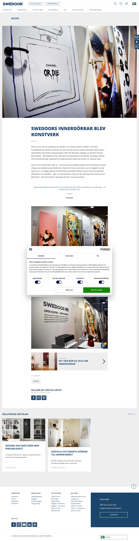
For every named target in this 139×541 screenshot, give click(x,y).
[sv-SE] (134, 4)
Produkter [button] (7, 10)
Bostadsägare (35, 4)
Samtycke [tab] (41, 256)
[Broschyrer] (136, 37)
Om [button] (65, 10)
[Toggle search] (115, 4)
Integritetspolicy (76, 503)
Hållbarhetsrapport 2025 (78, 496)
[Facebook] (33, 398)
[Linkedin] (29, 524)
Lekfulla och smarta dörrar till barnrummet (69, 453)
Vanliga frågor (55, 501)
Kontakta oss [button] (77, 10)
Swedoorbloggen (36, 501)
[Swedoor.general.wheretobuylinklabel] (126, 4)
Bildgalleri (34, 499)
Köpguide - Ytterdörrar (58, 503)
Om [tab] (98, 256)
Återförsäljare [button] (95, 10)
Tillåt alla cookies (96, 290)
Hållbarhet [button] (53, 10)
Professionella (52, 4)
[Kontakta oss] (136, 47)
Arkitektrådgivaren (36, 496)
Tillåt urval (69, 290)
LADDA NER (114, 515)
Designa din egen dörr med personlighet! (22, 447)
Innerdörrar (14, 496)
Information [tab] (69, 256)
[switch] (59, 282)
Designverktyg (35, 503)
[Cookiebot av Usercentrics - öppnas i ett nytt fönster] (101, 249)
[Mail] (38, 398)
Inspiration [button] (22, 10)
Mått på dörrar (55, 510)
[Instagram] (19, 524)
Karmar (13, 499)
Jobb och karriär (76, 510)
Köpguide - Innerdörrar (58, 506)
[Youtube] (24, 524)
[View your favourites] (121, 4)
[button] (103, 345)
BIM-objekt (54, 499)
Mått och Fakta (55, 508)
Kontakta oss (75, 499)
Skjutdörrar (14, 501)
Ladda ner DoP (55, 496)
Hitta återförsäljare (77, 501)
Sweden (107, 537)
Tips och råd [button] (38, 10)
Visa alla (131, 414)
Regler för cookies (76, 506)
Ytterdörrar (14, 503)
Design (36, 381)
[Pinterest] (44, 398)
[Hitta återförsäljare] (136, 42)
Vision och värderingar (77, 508)
